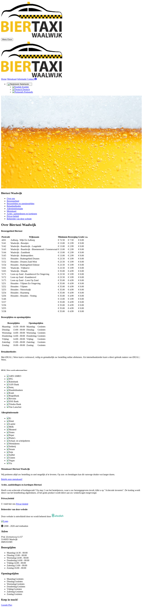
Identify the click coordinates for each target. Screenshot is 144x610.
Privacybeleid (13, 216)
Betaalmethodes (14, 206)
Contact (30, 79)
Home (4, 79)
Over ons (11, 198)
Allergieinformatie (15, 208)
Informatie (22, 79)
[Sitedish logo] (4, 521)
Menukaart (12, 79)
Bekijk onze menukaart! (11, 479)
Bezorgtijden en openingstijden (20, 203)
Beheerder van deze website (19, 219)
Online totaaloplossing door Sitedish (17, 607)
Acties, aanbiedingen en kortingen (22, 213)
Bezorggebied (13, 201)
